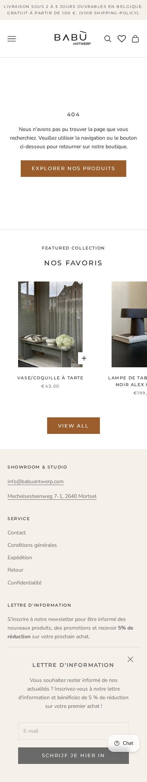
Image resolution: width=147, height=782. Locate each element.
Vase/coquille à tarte (50, 378)
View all (73, 426)
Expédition (20, 557)
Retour (15, 570)
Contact (17, 532)
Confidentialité (24, 582)
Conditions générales (32, 545)
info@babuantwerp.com (36, 481)
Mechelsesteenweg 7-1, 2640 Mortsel (52, 496)
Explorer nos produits (73, 168)
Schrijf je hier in (73, 755)
